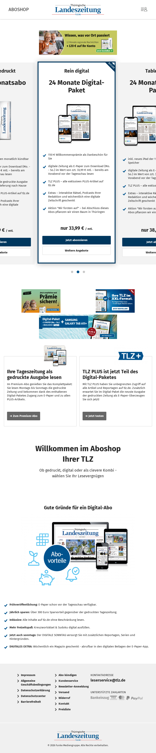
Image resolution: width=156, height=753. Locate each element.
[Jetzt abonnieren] (76, 123)
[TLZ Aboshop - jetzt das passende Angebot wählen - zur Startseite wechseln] (78, 9)
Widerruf (64, 698)
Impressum (28, 675)
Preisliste (65, 709)
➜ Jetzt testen (94, 416)
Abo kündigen (68, 675)
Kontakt (64, 703)
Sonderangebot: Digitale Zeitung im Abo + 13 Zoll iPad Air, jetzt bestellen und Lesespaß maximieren (115, 302)
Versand (64, 692)
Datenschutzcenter (33, 696)
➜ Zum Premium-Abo (23, 416)
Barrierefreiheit (31, 701)
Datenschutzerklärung (35, 690)
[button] (72, 272)
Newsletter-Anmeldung (74, 686)
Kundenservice (68, 681)
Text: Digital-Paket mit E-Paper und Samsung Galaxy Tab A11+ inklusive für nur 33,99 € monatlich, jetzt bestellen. (78, 328)
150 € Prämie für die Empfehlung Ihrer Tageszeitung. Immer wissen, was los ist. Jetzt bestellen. (40, 302)
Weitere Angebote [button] (76, 250)
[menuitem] (140, 9)
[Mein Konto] (144, 11)
